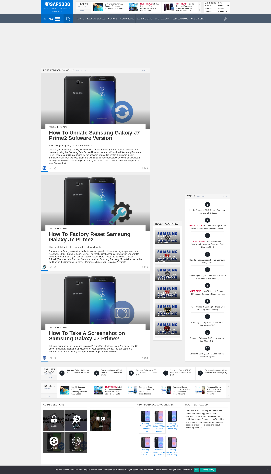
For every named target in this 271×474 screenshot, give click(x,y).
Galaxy (221, 9)
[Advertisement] (135, 45)
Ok (196, 470)
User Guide (222, 11)
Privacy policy (208, 470)
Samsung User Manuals (209, 11)
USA (220, 3)
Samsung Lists (209, 9)
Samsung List (223, 6)
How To (208, 6)
